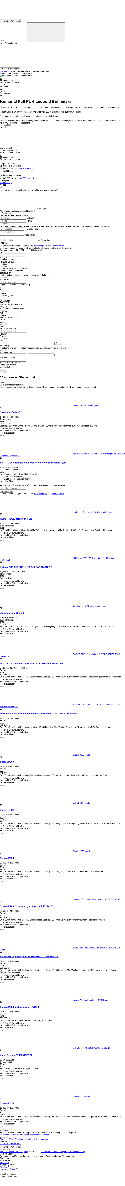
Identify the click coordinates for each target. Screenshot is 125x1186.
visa (3, 372)
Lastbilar (45, 1135)
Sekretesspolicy (21, 1152)
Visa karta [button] (41, 209)
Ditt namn (31, 218)
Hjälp (9, 1144)
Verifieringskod (44, 240)
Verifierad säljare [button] (7, 148)
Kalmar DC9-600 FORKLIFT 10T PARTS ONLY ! (26, 567)
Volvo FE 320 (7, 810)
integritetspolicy (40, 246)
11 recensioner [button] (6, 80)
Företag (30, 221)
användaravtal (58, 246)
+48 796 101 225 (26, 178)
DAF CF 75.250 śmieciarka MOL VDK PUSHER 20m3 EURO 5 (34, 663)
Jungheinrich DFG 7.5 (12, 613)
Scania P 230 (7, 1103)
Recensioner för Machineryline (54, 1152)
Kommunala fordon (8, 1135)
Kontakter (16, 1144)
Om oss (3, 1144)
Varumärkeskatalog (76, 1152)
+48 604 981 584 (26, 169)
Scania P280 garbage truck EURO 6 (20, 1007)
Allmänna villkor (7, 1152)
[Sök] (46, 32)
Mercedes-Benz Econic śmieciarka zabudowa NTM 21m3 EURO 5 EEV (39, 713)
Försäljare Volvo (7, 1139)
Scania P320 (7, 858)
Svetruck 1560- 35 (10, 412)
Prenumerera (6, 491)
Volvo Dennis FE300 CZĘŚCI (16, 1055)
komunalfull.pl (6, 183)
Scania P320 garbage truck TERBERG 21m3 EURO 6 (29, 956)
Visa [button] (17, 169)
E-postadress (32, 229)
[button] (62, 55)
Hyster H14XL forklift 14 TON (16, 519)
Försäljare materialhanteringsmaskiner (31, 1139)
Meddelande (29, 235)
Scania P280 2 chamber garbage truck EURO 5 (26, 906)
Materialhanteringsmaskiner (29, 1135)
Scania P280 (7, 761)
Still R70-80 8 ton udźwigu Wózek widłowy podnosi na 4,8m (33, 462)
